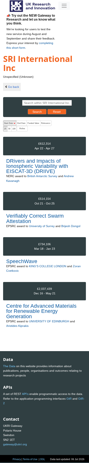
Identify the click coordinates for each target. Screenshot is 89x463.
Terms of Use (30, 459)
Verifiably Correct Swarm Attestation (35, 218)
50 (9, 129)
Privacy (17, 459)
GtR (69, 398)
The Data (9, 366)
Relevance (45, 123)
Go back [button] (13, 86)
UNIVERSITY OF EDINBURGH (49, 321)
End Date (21, 123)
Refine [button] (22, 129)
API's (25, 394)
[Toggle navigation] (64, 6)
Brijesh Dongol (70, 226)
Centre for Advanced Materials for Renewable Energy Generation (41, 311)
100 (14, 129)
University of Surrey (42, 226)
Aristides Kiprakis (17, 325)
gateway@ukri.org (15, 444)
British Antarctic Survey (42, 176)
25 (5, 129)
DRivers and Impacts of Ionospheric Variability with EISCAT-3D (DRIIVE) (37, 166)
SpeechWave (21, 261)
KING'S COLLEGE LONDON (47, 266)
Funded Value (33, 123)
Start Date (10, 124)
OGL (42, 459)
